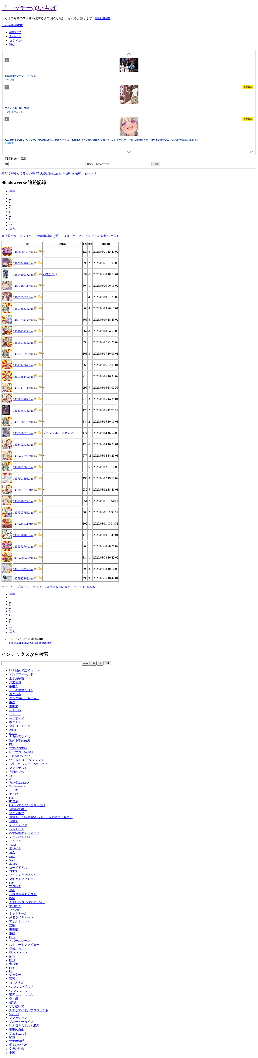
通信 (12, 44)
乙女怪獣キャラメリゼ (24, 833)
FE (11, 744)
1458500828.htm (23, 433)
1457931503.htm (23, 467)
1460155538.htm (23, 308)
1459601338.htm (23, 342)
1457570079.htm (23, 501)
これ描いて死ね (19, 756)
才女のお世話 (18, 748)
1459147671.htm (23, 388)
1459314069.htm (23, 365)
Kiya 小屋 (9, 79)
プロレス (15, 886)
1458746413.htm (23, 410)
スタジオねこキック (15, 111)
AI (10, 779)
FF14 (12, 937)
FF (10, 971)
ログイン (15, 40)
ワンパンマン (18, 952)
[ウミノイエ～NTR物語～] (129, 95)
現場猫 (13, 929)
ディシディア (18, 825)
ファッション (18, 1017)
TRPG (13, 871)
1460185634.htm (23, 297)
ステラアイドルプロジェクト (28, 1010)
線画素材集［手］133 (51, 236)
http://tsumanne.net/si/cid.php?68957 (31, 642)
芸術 (12, 925)
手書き (13, 686)
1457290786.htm (23, 535)
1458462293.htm (23, 456)
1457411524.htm (23, 524)
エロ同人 (15, 906)
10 (10, 225)
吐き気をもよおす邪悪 (24, 1025)
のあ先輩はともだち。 (24, 698)
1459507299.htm (23, 354)
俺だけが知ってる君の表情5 (20, 173)
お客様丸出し (18, 809)
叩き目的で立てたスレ (24, 670)
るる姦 (90, 587)
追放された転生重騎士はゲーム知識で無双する (41, 817)
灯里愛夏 (15, 682)
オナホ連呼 (16, 1041)
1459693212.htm (23, 331)
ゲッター (15, 974)
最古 (12, 229)
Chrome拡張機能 (12, 25)
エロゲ (13, 863)
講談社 (13, 978)
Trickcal (14, 909)
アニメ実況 (16, 813)
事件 (12, 702)
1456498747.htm (23, 557)
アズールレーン (19, 940)
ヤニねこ (15, 794)
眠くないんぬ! (18, 1044)
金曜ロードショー (21, 726)
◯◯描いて (16, 1006)
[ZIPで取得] (40, 252)
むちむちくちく (19, 990)
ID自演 (13, 801)
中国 (12, 1052)
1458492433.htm (23, 444)
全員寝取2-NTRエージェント (20, 76)
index (90, 163)
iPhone (13, 733)
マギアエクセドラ (21, 879)
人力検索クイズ (19, 736)
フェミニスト (18, 1033)
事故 (12, 933)
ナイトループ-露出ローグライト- (24, 587)
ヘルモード (16, 829)
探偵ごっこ (16, 948)
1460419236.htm (23, 274)
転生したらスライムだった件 (28, 764)
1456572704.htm (23, 546)
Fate (11, 797)
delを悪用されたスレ (23, 894)
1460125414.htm (23, 320)
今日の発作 (16, 771)
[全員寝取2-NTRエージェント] (129, 65)
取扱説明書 (102, 18)
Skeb (12, 860)
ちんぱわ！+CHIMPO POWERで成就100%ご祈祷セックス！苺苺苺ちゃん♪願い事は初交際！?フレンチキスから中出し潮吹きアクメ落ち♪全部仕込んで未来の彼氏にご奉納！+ (101, 139)
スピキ (13, 790)
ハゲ (12, 856)
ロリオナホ (16, 982)
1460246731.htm (23, 286)
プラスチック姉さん (22, 875)
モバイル (15, 36)
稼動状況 (15, 32)
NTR (12, 1037)
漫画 (12, 890)
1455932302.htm (23, 578)
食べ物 (13, 963)
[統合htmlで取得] (36, 252)
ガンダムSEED (19, 782)
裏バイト (15, 848)
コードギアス (18, 867)
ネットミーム (18, 913)
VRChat (14, 1014)
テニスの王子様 (19, 837)
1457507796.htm (23, 512)
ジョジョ (15, 841)
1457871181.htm (23, 490)
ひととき (91, 173)
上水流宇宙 (16, 678)
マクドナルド (18, 767)
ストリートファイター (24, 944)
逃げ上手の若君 (19, 740)
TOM (12, 844)
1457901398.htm (23, 478)
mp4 (11, 882)
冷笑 (12, 898)
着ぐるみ (15, 694)
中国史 (13, 706)
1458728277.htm (23, 422)
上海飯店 (9, 143)
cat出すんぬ (17, 718)
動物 (12, 956)
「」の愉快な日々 (21, 690)
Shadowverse (17, 786)
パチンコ (49, 274)
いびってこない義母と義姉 (27, 805)
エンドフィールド (21, 674)
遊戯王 (13, 821)
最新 (12, 191)
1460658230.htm (23, 252)
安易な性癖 (16, 1048)
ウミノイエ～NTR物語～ (18, 108)
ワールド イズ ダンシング (26, 760)
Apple (12, 729)
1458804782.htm (23, 399)
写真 (12, 852)
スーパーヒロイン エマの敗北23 (88, 236)
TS (11, 775)
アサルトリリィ (19, 921)
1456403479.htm (23, 569)
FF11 (12, 960)
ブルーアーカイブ (21, 1021)
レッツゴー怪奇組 (21, 752)
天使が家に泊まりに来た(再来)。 (62, 173)
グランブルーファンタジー (61, 432)
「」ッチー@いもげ (29, 8)
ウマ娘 (13, 998)
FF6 (11, 967)
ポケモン (15, 722)
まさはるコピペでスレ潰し (27, 902)
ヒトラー (15, 714)
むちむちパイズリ (21, 986)
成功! (12, 1002)
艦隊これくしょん (21, 994)
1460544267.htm (23, 263)
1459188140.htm (23, 376)
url (6, 163)
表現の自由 (16, 1029)
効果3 (114, 236)
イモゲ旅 (15, 710)
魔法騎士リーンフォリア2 (19, 236)
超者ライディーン (21, 917)
